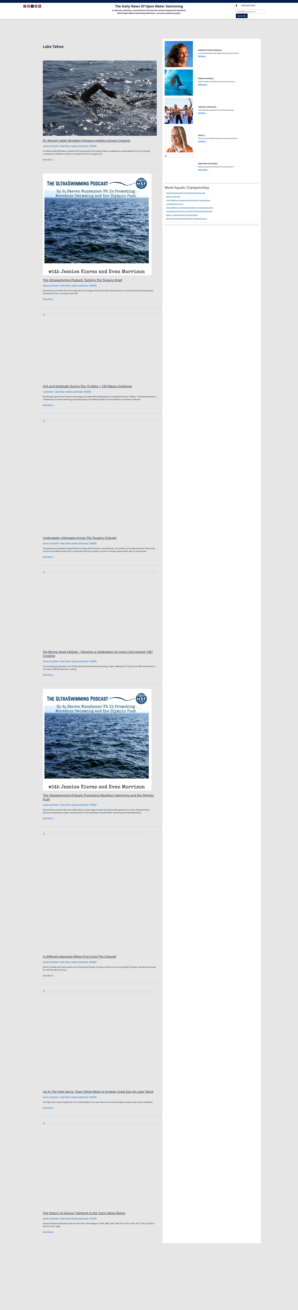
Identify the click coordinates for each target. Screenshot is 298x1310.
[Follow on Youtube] (39, 6)
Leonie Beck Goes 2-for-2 (174, 204)
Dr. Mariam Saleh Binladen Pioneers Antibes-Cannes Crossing (86, 140)
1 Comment (48, 391)
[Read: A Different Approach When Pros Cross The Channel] (92, 892)
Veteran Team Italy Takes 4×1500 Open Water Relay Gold (185, 193)
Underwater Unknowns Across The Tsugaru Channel (80, 538)
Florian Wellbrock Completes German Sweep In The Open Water (188, 200)
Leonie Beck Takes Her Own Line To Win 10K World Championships (189, 211)
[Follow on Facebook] (24, 6)
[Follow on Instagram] (28, 6)
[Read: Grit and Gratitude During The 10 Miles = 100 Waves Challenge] (100, 347)
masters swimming (79, 146)
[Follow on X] (32, 6)
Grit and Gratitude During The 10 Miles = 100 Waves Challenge (87, 386)
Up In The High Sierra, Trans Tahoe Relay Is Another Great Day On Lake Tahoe (98, 1091)
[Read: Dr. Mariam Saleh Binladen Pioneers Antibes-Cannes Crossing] (100, 98)
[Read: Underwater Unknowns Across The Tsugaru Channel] (100, 476)
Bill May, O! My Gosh (173, 197)
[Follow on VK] (36, 6)
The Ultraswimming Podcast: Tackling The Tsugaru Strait (82, 280)
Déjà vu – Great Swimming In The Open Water (182, 215)
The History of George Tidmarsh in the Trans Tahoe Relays (84, 1213)
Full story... (202, 56)
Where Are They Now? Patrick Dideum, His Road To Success (186, 219)
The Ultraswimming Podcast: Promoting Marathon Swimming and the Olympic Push (98, 797)
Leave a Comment (51, 146)
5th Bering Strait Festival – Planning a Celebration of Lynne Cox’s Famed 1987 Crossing (98, 654)
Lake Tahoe (65, 146)
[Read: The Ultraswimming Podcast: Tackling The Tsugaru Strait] (97, 224)
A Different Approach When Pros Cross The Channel (79, 956)
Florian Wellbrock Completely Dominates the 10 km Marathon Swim (189, 208)
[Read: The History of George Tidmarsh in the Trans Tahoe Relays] (100, 1165)
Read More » (48, 159)
